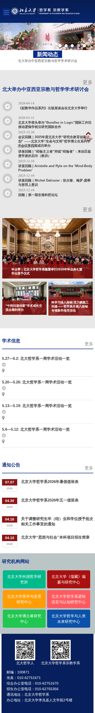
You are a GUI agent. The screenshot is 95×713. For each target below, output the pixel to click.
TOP (88, 139)
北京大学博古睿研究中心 (24, 619)
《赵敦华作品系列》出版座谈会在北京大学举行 (52, 108)
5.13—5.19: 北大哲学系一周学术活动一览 (37, 405)
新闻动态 (47, 54)
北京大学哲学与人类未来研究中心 (68, 619)
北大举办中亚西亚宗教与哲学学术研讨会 (45, 89)
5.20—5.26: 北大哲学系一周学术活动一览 (37, 382)
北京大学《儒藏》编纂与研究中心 (68, 579)
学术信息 (11, 340)
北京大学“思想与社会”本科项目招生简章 (55, 537)
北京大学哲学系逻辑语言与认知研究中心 (68, 599)
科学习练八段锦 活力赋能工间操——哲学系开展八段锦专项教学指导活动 (70, 306)
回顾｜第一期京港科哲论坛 (38, 195)
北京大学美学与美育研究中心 (24, 599)
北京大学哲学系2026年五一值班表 (50, 500)
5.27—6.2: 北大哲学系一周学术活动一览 (36, 358)
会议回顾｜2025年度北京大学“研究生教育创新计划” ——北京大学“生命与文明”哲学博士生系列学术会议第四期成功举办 (54, 141)
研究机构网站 (15, 561)
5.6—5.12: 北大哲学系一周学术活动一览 (36, 429)
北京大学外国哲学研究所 (24, 579)
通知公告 (11, 464)
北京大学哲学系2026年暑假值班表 (50, 481)
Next (87, 37)
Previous (8, 37)
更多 (87, 82)
